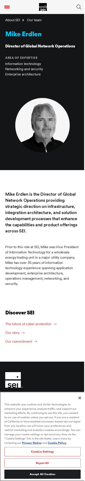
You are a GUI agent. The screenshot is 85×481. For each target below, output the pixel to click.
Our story (12, 333)
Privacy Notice (32, 442)
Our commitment (18, 341)
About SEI (12, 20)
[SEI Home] (43, 7)
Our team (34, 20)
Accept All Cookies (42, 474)
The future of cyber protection (28, 324)
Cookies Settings (42, 451)
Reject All (42, 463)
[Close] (80, 398)
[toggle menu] (6, 6)
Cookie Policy (57, 442)
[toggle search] (79, 7)
